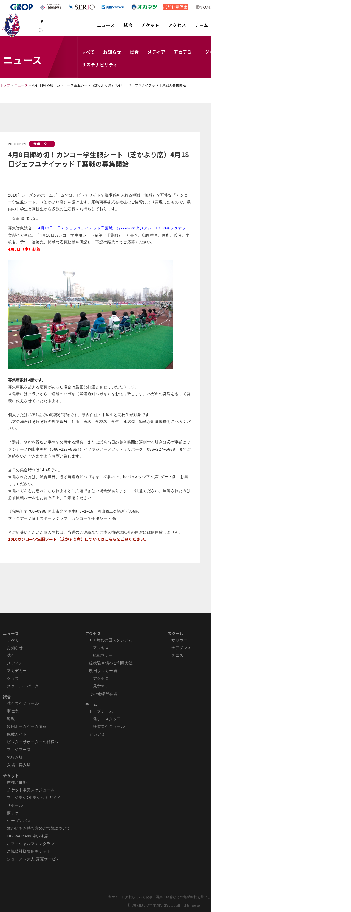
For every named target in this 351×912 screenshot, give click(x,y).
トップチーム (101, 711)
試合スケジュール (23, 703)
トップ (5, 85)
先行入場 (15, 757)
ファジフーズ (19, 749)
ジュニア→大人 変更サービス (33, 859)
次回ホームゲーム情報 (27, 726)
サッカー (179, 640)
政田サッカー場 (103, 671)
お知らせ (112, 52)
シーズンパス (19, 820)
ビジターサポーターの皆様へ (32, 742)
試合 (127, 25)
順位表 (13, 711)
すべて (88, 52)
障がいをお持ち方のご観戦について (38, 828)
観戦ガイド (17, 734)
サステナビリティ (100, 64)
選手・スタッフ (107, 719)
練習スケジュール (109, 726)
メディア (156, 52)
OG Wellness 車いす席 (27, 836)
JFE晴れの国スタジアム (110, 640)
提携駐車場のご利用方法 (111, 663)
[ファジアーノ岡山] (12, 25)
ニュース (106, 25)
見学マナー (103, 686)
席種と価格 (17, 782)
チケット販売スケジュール (31, 790)
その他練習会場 (103, 694)
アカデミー (185, 52)
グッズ (13, 678)
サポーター (41, 143)
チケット (150, 25)
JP (41, 21)
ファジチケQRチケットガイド (34, 797)
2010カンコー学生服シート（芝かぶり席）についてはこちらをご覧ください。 (78, 539)
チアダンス (181, 648)
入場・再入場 (19, 765)
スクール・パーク (23, 686)
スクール (175, 633)
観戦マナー (103, 655)
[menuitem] (106, 27)
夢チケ (13, 813)
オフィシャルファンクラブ (31, 843)
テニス (177, 655)
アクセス (177, 25)
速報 (11, 719)
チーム (201, 25)
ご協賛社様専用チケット (28, 851)
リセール (15, 805)
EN (41, 30)
